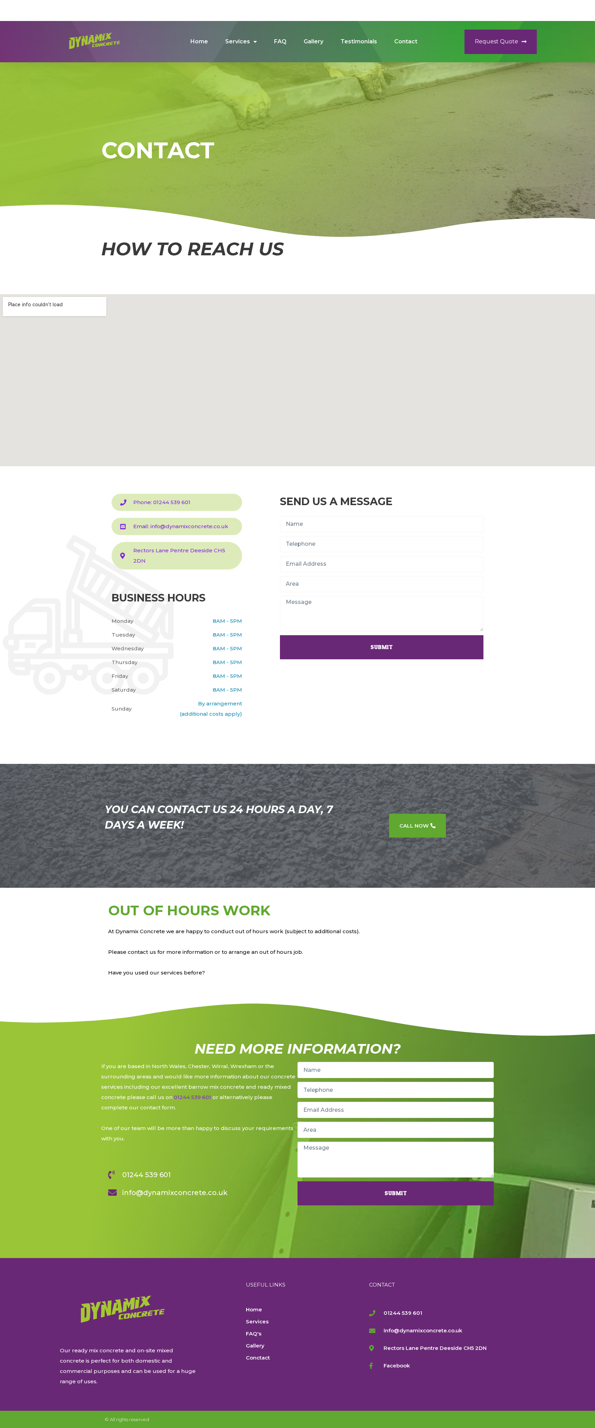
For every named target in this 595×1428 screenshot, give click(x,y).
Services (237, 41)
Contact (405, 41)
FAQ (280, 41)
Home (199, 41)
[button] (500, 42)
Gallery (313, 41)
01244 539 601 (192, 1097)
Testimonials (359, 41)
